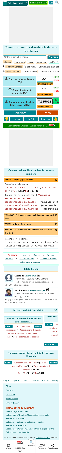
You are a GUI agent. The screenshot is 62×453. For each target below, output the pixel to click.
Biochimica (30, 66)
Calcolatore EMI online (16, 415)
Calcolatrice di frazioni (16, 422)
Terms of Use (12, 398)
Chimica (7, 62)
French (26, 380)
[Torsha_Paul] (8, 281)
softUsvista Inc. (43, 437)
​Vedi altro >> (51, 344)
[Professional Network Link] (38, 276)
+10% (56, 77)
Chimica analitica (14, 66)
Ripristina (45, 119)
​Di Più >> (54, 62)
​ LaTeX (8, 326)
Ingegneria (41, 62)
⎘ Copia (56, 101)
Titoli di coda (31, 268)
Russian (45, 380)
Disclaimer (10, 394)
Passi (47, 113)
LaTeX (31, 119)
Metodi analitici (13, 71)
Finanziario (19, 62)
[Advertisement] (31, 25)
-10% (56, 80)
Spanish (16, 380)
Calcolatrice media (35, 422)
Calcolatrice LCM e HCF (17, 429)
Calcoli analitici (30, 71)
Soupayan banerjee (36, 290)
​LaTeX (8, 363)
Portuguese (57, 380)
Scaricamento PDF (38, 3)
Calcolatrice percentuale (38, 415)
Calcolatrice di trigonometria (41, 429)
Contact (9, 390)
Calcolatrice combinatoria (17, 432)
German (35, 380)
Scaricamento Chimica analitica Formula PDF (28, 126)
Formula (16, 119)
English (6, 380)
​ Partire (38, 326)
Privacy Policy (12, 403)
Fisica (30, 62)
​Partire (53, 363)
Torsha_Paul (30, 276)
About (8, 386)
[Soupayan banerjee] (8, 295)
